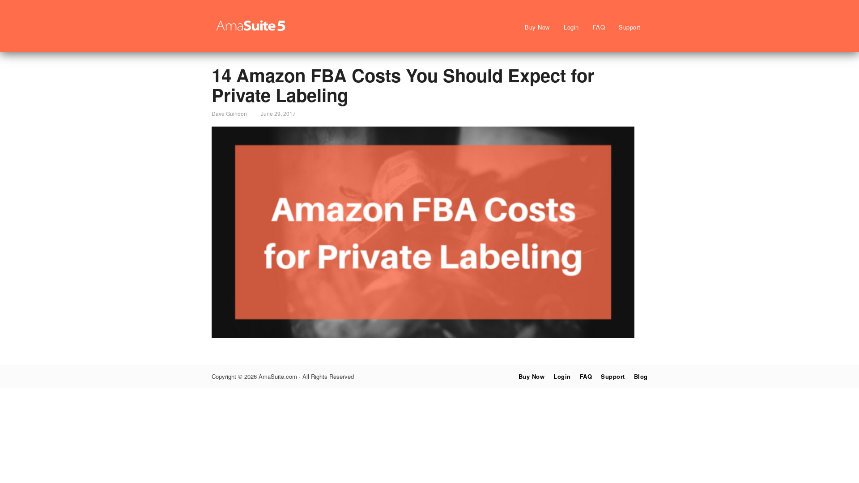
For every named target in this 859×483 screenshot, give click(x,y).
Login (571, 27)
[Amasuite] (252, 31)
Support (630, 27)
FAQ (599, 27)
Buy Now (537, 27)
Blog (641, 376)
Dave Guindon (229, 113)
